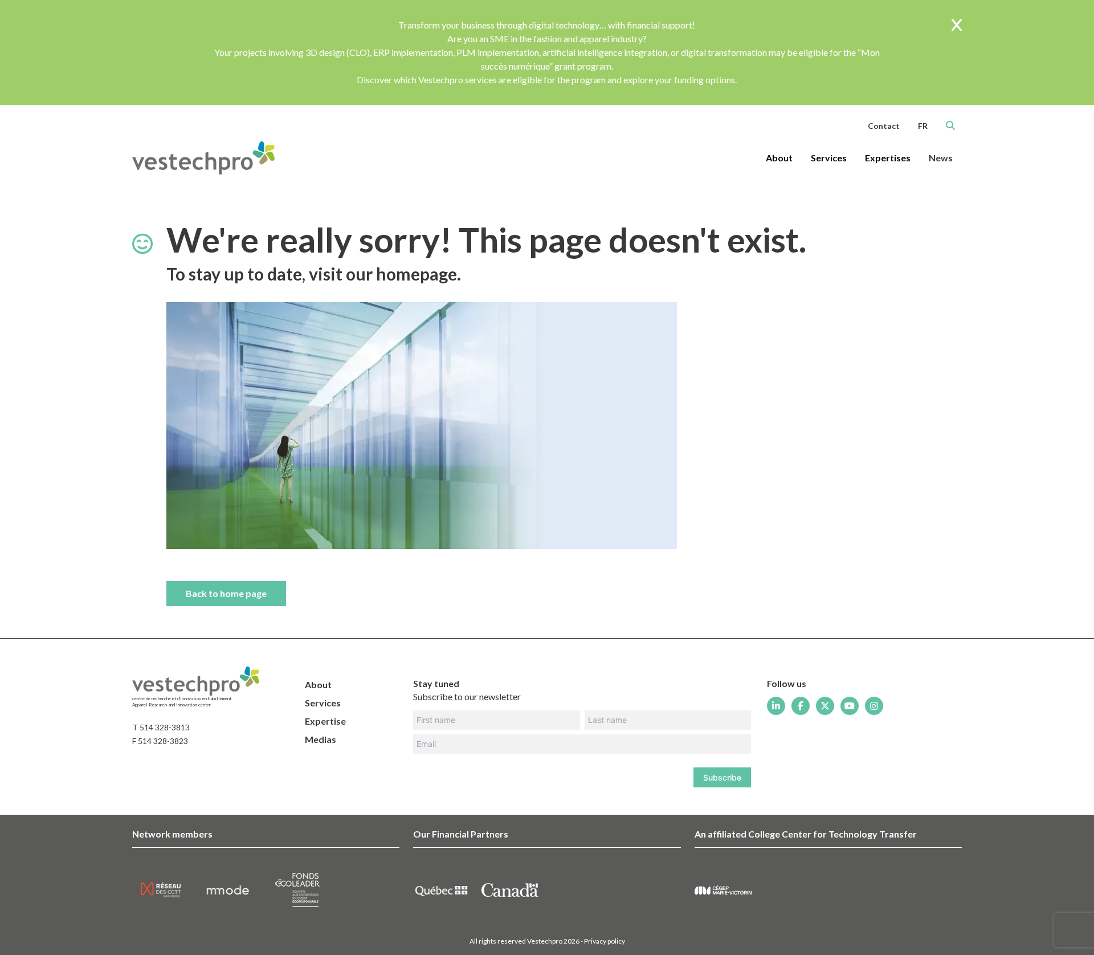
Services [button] (829, 157)
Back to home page (226, 593)
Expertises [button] (888, 157)
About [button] (779, 157)
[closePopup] (957, 26)
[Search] (950, 125)
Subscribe (722, 777)
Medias (320, 739)
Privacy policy (604, 941)
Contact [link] (884, 126)
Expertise (325, 721)
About (318, 684)
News (941, 157)
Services (323, 702)
